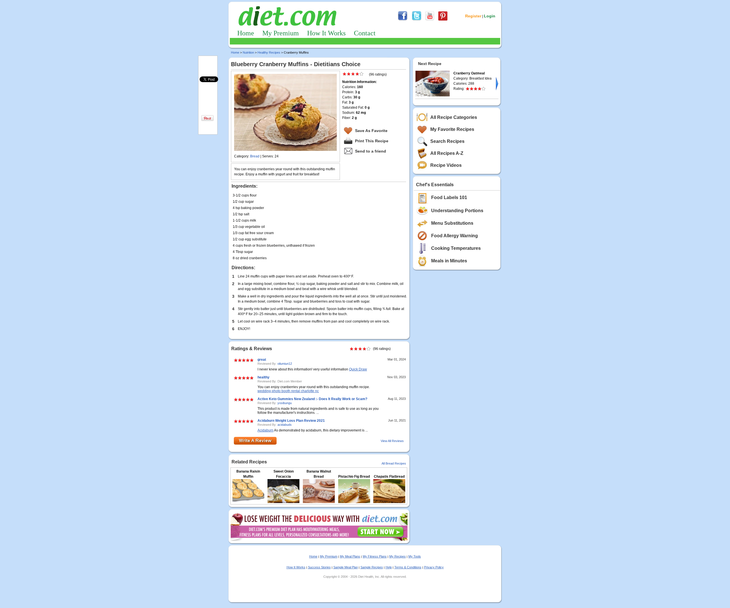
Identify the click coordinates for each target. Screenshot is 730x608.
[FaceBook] (402, 20)
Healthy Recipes (268, 52)
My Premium (280, 33)
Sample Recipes (371, 567)
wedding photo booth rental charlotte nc (288, 391)
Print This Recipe (371, 141)
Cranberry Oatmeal (469, 73)
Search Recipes (447, 141)
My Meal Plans (350, 556)
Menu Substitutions (452, 223)
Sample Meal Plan (345, 567)
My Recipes (397, 556)
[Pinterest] (443, 20)
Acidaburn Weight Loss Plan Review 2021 (291, 421)
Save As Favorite (371, 130)
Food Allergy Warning (454, 235)
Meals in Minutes (449, 260)
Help (389, 567)
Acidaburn (265, 430)
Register (473, 16)
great (261, 360)
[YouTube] (430, 20)
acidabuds (284, 424)
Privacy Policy (434, 567)
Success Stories (319, 567)
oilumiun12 (284, 363)
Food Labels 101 (449, 197)
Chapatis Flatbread (389, 477)
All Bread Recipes (394, 463)
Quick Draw (358, 369)
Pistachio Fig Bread (354, 477)
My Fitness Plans (375, 556)
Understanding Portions (457, 210)
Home (245, 33)
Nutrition (248, 52)
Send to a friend (370, 151)
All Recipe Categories (453, 117)
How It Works (326, 33)
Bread (254, 156)
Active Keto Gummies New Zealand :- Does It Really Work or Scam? (312, 399)
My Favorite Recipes (452, 129)
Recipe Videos (446, 165)
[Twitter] (416, 20)
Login (489, 16)
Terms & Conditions (407, 567)
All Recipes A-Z (446, 153)
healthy (263, 377)
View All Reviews (392, 441)
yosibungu (284, 403)
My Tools (414, 556)
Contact (365, 33)
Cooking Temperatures (456, 248)
